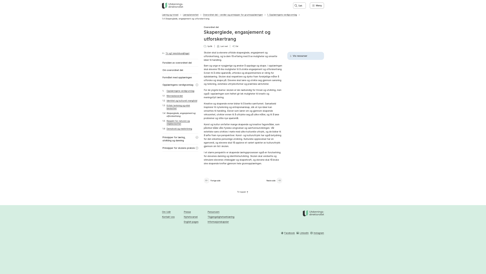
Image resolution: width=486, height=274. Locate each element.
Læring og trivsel (170, 14)
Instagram (318, 233)
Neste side (271, 180)
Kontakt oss (168, 217)
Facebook (289, 233)
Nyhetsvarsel (191, 217)
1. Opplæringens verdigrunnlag (282, 14)
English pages (191, 221)
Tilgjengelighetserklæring (221, 217)
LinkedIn (304, 233)
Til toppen (241, 192)
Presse (187, 212)
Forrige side (215, 180)
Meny (319, 5)
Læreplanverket (191, 14)
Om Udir (166, 212)
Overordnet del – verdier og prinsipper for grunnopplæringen (233, 14)
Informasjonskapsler (218, 221)
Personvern (213, 212)
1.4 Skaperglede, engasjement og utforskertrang (185, 18)
